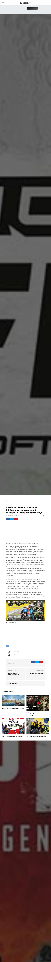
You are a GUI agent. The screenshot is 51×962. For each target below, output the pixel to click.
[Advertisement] (25, 532)
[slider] (19, 619)
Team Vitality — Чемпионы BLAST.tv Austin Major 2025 (37, 736)
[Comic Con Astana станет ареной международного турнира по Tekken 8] (13, 726)
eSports (12, 645)
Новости (4, 707)
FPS (15, 645)
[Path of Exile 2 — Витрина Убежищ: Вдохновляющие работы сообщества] (37, 703)
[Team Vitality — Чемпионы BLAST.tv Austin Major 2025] (37, 726)
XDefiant (22, 645)
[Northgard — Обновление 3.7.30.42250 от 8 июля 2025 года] (13, 700)
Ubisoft (18, 645)
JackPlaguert (10, 515)
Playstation (8, 504)
